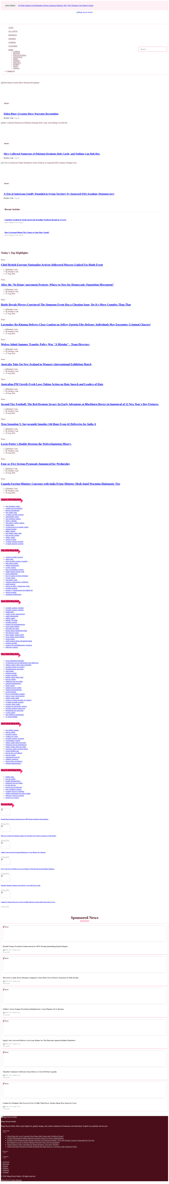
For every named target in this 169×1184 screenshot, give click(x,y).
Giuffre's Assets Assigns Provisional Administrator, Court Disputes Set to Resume (23, 852)
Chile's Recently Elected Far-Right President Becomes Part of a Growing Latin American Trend (42, 1147)
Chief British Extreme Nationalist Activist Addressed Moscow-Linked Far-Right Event (52, 264)
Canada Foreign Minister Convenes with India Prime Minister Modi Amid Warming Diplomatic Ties (60, 483)
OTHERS (16, 61)
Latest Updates (10, 5)
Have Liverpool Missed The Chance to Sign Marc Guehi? (27, 232)
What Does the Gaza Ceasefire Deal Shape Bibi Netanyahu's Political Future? (35, 1136)
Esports (5, 1166)
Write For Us (6, 1180)
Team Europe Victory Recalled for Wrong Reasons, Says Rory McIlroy (33, 1145)
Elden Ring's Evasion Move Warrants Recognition (31, 113)
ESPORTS (12, 39)
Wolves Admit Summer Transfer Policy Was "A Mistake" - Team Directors (45, 344)
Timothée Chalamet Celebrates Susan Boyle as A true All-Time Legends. (20, 885)
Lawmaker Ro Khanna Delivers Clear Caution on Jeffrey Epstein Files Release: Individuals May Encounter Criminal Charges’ (76, 324)
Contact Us (11, 71)
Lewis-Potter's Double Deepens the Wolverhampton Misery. (36, 443)
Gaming (6, 1172)
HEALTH (16, 53)
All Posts (6, 1162)
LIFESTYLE (17, 57)
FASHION (12, 42)
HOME (11, 28)
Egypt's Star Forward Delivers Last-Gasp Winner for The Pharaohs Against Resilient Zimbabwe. (28, 869)
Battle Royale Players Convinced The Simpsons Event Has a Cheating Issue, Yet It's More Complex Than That (66, 304)
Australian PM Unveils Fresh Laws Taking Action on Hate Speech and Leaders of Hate (52, 384)
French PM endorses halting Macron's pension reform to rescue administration (35, 1138)
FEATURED (13, 46)
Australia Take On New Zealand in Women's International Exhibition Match (46, 364)
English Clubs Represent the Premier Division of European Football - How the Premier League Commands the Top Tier (50, 1140)
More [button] (11, 50)
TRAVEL (16, 68)
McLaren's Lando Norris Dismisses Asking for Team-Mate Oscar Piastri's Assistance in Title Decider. (28, 835)
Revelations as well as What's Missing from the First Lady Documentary (33, 1142)
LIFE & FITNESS (19, 55)
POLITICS (17, 63)
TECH (15, 66)
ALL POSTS (13, 31)
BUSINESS (13, 35)
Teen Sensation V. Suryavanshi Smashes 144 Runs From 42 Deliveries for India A (48, 424)
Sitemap (19, 1180)
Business (6, 1164)
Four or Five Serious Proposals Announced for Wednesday (35, 463)
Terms (13, 1180)
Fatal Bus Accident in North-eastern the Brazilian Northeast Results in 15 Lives (35, 220)
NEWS (15, 59)
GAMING (16, 52)
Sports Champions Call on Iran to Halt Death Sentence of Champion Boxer (45, 5)
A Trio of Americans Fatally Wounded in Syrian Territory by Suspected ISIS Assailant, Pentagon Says (59, 193)
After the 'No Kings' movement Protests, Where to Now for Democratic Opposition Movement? (57, 284)
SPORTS (16, 64)
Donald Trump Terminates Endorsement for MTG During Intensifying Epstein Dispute (24, 819)
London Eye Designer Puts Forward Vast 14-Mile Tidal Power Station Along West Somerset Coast (28, 902)
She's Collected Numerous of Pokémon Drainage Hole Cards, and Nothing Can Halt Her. (52, 153)
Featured (6, 1170)
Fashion (5, 1168)
